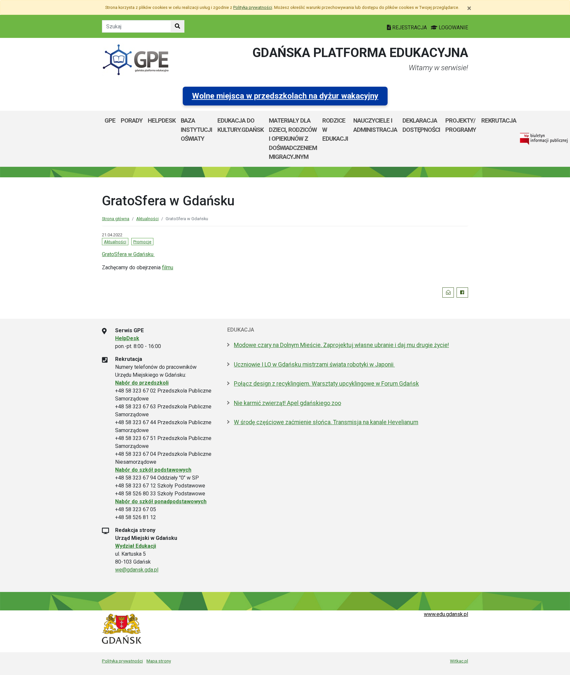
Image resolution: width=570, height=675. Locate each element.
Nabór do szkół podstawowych (153, 470)
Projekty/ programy (460, 125)
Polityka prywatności (122, 660)
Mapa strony (158, 660)
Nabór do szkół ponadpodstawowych (160, 501)
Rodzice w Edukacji (335, 129)
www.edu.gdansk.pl (446, 614)
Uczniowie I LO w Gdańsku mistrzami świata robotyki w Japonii (314, 364)
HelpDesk (127, 338)
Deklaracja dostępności (421, 125)
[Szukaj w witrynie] (177, 26)
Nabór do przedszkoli (142, 383)
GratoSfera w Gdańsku (128, 254)
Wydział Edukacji (135, 546)
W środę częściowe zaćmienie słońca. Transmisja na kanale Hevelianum (326, 422)
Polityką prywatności (252, 7)
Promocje (142, 241)
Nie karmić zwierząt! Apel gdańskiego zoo (287, 403)
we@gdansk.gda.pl (136, 570)
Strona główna (115, 218)
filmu (167, 267)
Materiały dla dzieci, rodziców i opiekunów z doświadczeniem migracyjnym (293, 138)
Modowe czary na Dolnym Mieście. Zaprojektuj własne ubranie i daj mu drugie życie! (341, 345)
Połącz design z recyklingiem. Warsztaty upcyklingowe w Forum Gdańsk (326, 383)
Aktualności (147, 218)
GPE (110, 120)
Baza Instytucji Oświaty (196, 129)
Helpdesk (161, 120)
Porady (131, 120)
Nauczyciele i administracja (375, 125)
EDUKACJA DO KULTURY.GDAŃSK (240, 125)
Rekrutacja (498, 120)
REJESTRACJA (409, 27)
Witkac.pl (459, 660)
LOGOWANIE (452, 27)
